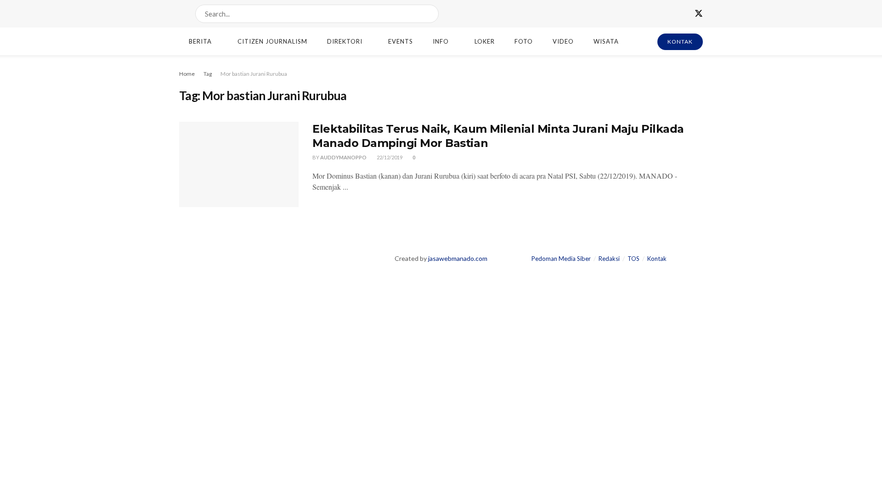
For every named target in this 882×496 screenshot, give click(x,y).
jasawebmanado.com (457, 258)
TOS (633, 258)
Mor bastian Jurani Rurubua (253, 73)
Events (400, 41)
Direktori (344, 41)
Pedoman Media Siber (561, 258)
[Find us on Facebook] (682, 14)
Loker (485, 41)
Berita (200, 41)
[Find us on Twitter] (699, 13)
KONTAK (680, 41)
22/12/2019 (389, 157)
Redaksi (609, 258)
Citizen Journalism (272, 41)
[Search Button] (430, 14)
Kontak (657, 258)
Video (563, 41)
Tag (208, 73)
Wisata (606, 41)
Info (441, 41)
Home (187, 73)
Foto (523, 41)
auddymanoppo (343, 157)
